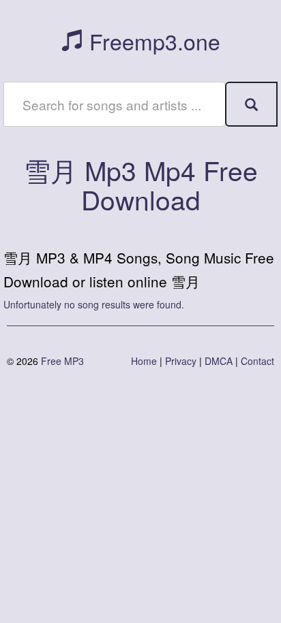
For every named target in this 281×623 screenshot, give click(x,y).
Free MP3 (62, 361)
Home (144, 361)
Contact (257, 361)
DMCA (219, 361)
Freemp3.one (151, 41)
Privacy (180, 361)
